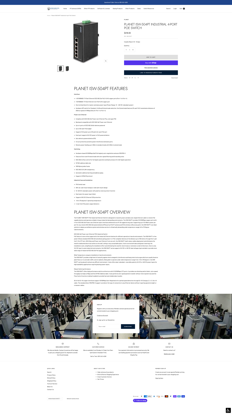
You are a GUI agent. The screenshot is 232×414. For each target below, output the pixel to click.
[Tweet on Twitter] (135, 77)
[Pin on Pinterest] (132, 77)
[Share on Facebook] (129, 77)
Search (168, 8)
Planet (126, 19)
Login (175, 8)
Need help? (174, 78)
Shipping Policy (51, 381)
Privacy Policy (51, 375)
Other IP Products (89, 8)
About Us (49, 386)
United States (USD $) (53, 398)
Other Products (129, 8)
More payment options (151, 67)
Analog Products (118, 8)
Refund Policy (51, 378)
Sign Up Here (159, 378)
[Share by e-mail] (138, 77)
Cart (182, 8)
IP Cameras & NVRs (75, 8)
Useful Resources (149, 8)
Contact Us (62, 350)
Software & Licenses (103, 8)
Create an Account (102, 315)
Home (65, 8)
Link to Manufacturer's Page (151, 72)
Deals (139, 8)
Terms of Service (52, 384)
